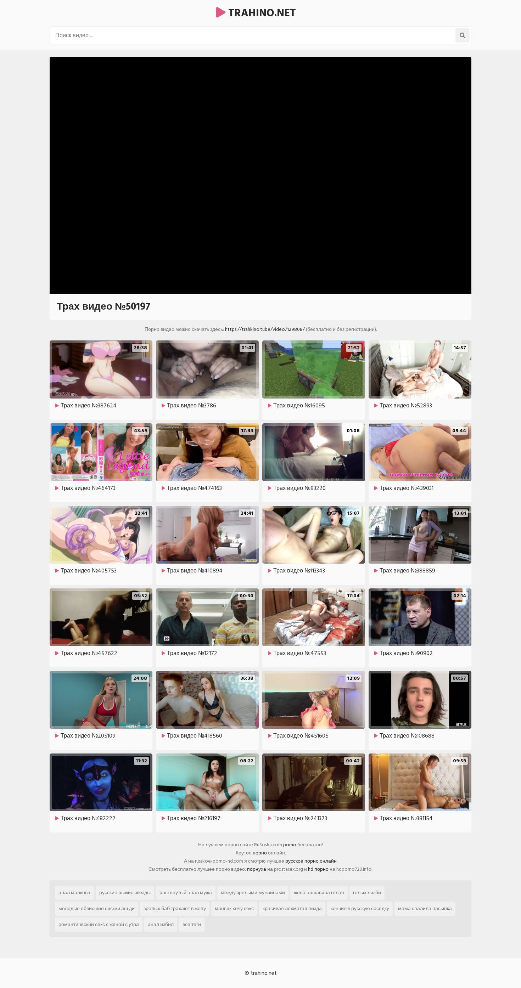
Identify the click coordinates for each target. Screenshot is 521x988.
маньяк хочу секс (234, 908)
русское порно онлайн (311, 861)
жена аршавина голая (319, 892)
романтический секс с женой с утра (98, 924)
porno (289, 845)
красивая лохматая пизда (292, 908)
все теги (192, 924)
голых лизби (367, 892)
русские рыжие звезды (125, 892)
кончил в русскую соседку (360, 908)
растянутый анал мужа (185, 892)
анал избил (161, 924)
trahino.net (260, 13)
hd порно (318, 869)
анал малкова (74, 892)
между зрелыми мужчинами (253, 892)
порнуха (256, 869)
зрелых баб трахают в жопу (175, 908)
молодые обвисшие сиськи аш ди (96, 908)
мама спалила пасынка (425, 908)
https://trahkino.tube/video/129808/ (265, 329)
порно (260, 853)
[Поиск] (462, 35)
